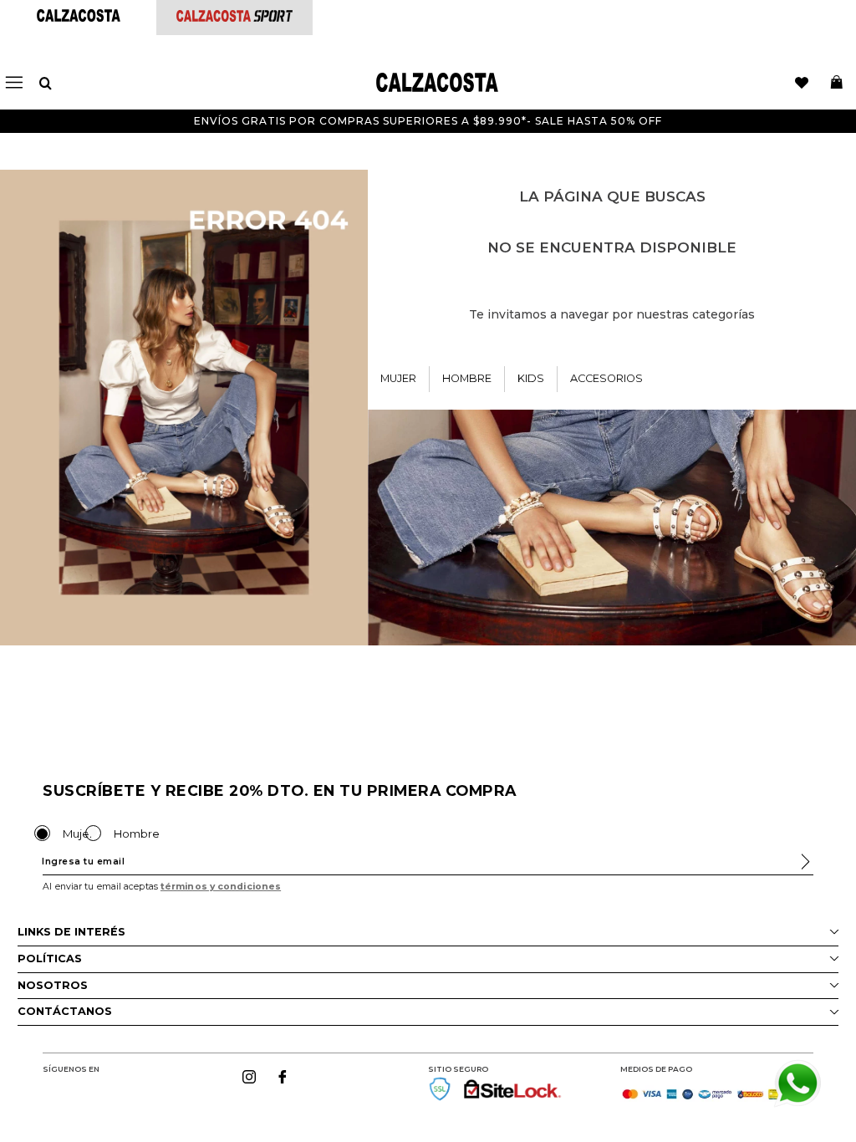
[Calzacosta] (78, 17)
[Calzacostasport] (234, 17)
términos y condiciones (220, 886)
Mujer (78, 833)
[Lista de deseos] (801, 82)
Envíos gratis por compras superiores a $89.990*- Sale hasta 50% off (428, 121)
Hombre (137, 833)
